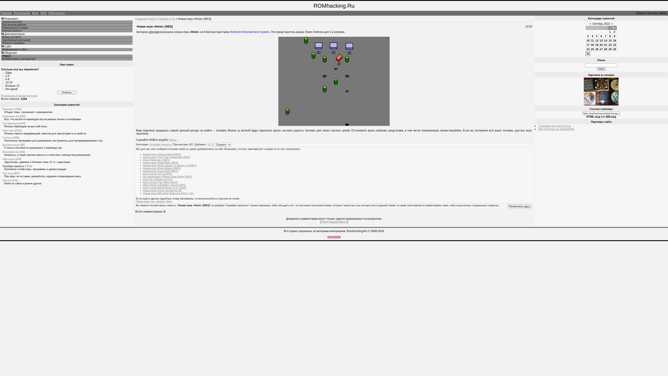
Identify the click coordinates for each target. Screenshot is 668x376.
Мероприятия (10, 151)
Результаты (8, 95)
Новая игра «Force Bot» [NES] (160, 171)
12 (596, 40)
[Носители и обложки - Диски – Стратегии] (601, 104)
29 (610, 49)
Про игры (7, 173)
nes (152, 201)
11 (592, 40)
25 (592, 49)
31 (173, 18)
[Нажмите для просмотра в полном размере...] (334, 124)
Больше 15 (12, 85)
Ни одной (11, 89)
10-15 (9, 82)
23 (614, 45)
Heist (169, 201)
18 (592, 45)
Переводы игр (10, 116)
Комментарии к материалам (18, 58)
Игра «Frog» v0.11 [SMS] (157, 174)
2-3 (7, 76)
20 (601, 45)
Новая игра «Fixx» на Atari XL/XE (162, 190)
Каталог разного (12, 30)
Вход (35, 13)
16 (614, 40)
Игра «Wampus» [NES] (156, 160)
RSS (44, 13)
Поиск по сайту (11, 37)
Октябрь (163, 18)
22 (610, 45)
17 (588, 45)
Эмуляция (8, 159)
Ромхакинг (8, 109)
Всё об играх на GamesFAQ (556, 129)
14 (605, 40)
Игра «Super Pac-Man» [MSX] (160, 182)
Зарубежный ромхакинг (16, 40)
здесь (172, 139)
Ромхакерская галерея (15, 27)
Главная (6, 13)
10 (588, 40)
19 (596, 45)
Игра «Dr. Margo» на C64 (157, 179)
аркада (160, 201)
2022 (152, 18)
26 (596, 49)
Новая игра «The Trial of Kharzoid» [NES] (166, 157)
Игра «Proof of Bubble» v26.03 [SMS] (164, 185)
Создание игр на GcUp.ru (555, 125)
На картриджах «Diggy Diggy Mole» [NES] (167, 176)
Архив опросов (27, 95)
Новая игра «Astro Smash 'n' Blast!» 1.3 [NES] (169, 165)
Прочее (6, 180)
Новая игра (142, 201)
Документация (11, 144)
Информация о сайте (14, 49)
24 (588, 49)
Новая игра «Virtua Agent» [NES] (162, 154)
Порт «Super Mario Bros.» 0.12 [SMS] (164, 187)
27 (601, 49)
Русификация (10, 123)
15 (610, 40)
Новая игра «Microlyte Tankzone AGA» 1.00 (168, 193)
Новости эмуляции (13, 43)
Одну (8, 72)
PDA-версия (57, 13)
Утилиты (7, 137)
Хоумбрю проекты (13, 166)
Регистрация (22, 13)
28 (605, 49)
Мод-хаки (8, 130)
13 (601, 40)
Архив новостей (12, 21)
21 (605, 45)
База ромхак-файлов (14, 24)
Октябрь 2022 (601, 23)
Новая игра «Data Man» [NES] (160, 162)
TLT (209, 144)
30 (614, 49)
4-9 (7, 79)
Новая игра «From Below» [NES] (162, 168)
